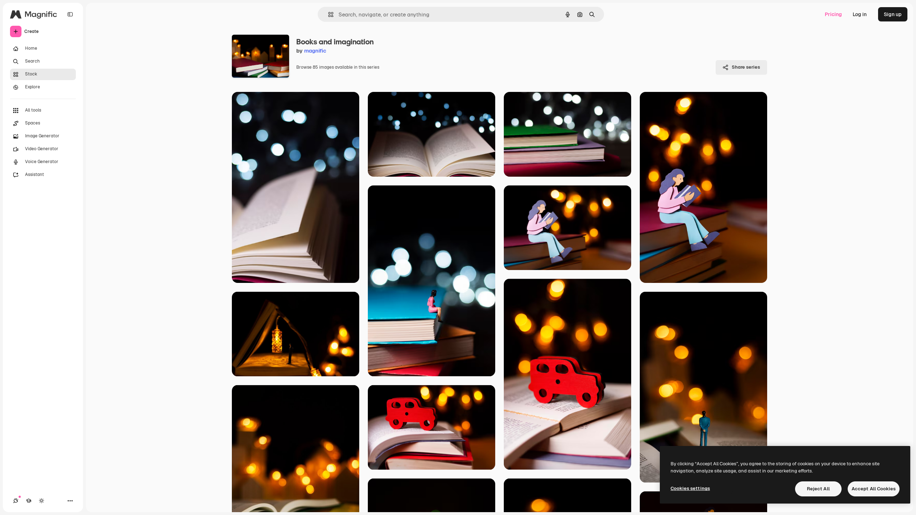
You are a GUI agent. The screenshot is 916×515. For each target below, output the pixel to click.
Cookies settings (690, 488)
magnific (315, 50)
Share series (746, 67)
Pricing (833, 14)
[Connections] (15, 500)
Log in (860, 14)
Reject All (818, 489)
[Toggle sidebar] (70, 14)
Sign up (893, 14)
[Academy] (28, 500)
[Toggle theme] (41, 500)
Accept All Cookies (874, 489)
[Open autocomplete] (328, 14)
